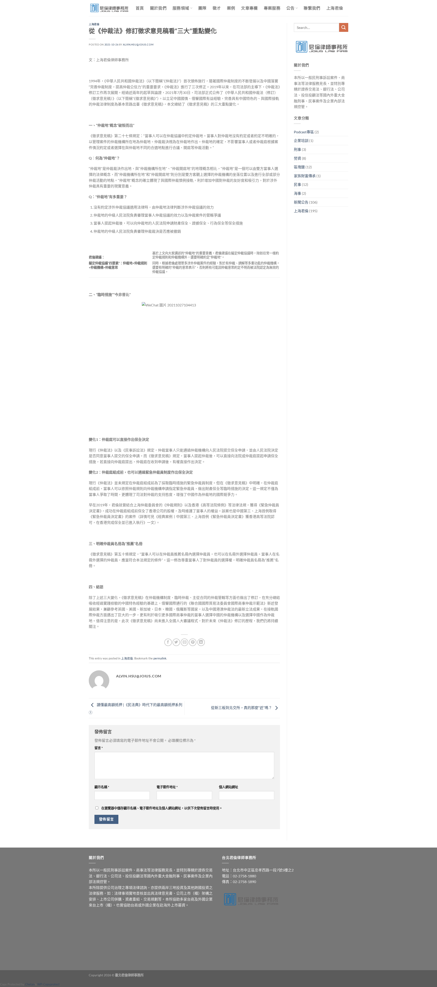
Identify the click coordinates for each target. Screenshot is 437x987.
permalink (159, 658)
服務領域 (181, 8)
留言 (98, 748)
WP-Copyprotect (48, 984)
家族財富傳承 (305, 176)
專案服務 (272, 8)
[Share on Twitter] (176, 642)
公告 (290, 8)
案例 (231, 8)
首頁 (140, 8)
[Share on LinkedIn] (201, 642)
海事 (297, 193)
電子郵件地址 (167, 787)
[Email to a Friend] (184, 642)
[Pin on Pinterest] (192, 642)
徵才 (217, 8)
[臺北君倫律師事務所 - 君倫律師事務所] (109, 8)
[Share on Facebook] (168, 642)
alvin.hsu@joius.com (138, 44)
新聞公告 (301, 202)
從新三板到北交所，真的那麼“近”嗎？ (242, 707)
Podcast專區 (304, 132)
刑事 (297, 149)
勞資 (297, 158)
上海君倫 (334, 8)
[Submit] (343, 27)
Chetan (30, 984)
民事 (297, 184)
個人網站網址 (228, 787)
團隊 (202, 8)
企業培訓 (301, 140)
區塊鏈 (299, 167)
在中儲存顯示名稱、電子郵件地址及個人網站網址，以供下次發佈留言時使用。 (161, 808)
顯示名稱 (101, 787)
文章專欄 (249, 8)
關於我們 (158, 8)
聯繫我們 (312, 8)
